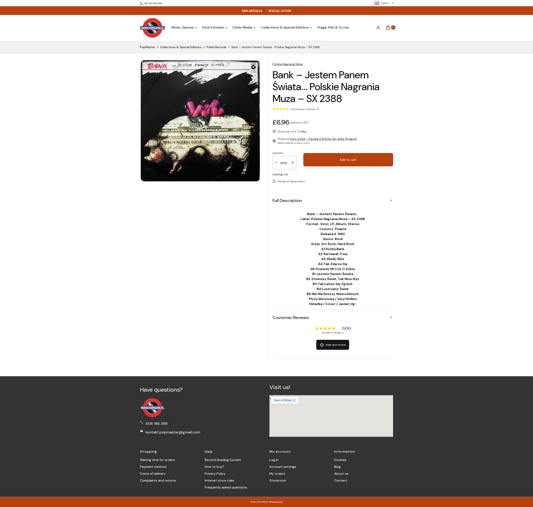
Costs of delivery (153, 473)
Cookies (340, 460)
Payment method (153, 467)
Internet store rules (219, 480)
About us (341, 473)
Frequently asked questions (226, 487)
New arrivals (252, 10)
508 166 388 (157, 423)
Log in (273, 460)
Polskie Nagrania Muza (288, 64)
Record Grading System (223, 460)
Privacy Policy (215, 473)
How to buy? (214, 467)
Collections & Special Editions (181, 47)
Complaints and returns (158, 480)
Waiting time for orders (157, 460)
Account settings (282, 467)
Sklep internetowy (265, 502)
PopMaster (147, 47)
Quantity (278, 153)
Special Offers (279, 10)
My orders (277, 473)
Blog (337, 467)
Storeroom (277, 480)
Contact (340, 480)
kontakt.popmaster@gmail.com (173, 432)
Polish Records (217, 47)
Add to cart (348, 160)
